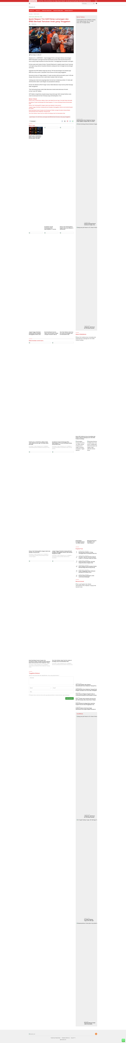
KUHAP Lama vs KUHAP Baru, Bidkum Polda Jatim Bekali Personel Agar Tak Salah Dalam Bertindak (50, 100)
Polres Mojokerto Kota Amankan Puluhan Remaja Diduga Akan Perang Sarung (88, 567)
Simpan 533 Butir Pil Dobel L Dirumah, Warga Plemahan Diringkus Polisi (87, 562)
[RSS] (96, 1034)
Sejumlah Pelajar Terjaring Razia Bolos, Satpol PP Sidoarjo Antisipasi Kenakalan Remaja (62, 1)
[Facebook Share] (62, 121)
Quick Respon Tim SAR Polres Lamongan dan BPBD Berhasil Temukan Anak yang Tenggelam (50, 116)
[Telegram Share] (70, 121)
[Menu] (30, 3)
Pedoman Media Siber (47, 10)
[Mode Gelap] (96, 3)
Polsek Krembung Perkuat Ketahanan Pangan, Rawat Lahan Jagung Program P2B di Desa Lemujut (90, 224)
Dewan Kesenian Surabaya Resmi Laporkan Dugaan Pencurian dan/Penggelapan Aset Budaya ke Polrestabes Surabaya (85, 704)
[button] (94, 3)
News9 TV (32, 10)
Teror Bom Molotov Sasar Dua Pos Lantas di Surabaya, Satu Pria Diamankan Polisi (47, 113)
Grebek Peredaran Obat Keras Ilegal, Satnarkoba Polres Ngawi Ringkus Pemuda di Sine (85, 709)
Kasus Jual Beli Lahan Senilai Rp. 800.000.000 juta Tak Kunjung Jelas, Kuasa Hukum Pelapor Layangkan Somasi (86, 699)
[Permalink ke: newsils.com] (30, 24)
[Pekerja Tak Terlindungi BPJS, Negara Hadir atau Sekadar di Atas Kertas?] (67, 176)
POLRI (41, 16)
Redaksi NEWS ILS (69, 10)
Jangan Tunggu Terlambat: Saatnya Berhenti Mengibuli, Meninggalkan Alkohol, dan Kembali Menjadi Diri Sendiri (51, 108)
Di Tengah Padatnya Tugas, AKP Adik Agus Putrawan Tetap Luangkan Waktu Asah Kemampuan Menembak (90, 920)
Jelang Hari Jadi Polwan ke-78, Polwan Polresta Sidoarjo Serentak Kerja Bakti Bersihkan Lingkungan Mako (89, 327)
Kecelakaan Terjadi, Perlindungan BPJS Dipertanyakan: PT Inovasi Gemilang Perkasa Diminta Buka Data (50, 103)
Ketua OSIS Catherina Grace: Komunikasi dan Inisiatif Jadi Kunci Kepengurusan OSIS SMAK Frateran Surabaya (85, 437)
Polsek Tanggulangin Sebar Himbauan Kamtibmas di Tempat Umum (87, 571)
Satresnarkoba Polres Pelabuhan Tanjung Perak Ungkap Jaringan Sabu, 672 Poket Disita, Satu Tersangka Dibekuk (86, 121)
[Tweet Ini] (65, 121)
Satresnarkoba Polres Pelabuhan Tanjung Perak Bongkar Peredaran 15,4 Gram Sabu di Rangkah (86, 690)
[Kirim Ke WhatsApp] (73, 121)
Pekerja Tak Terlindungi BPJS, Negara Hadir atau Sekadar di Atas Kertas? (45, 105)
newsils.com (34, 23)
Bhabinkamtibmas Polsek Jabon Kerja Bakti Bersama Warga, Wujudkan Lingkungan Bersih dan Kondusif (89, 1023)
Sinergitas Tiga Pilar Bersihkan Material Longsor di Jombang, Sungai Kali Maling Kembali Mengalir (87, 557)
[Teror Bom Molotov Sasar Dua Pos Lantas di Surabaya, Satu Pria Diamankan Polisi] (67, 281)
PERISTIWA (37, 16)
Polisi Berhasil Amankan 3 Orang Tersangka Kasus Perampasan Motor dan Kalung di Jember (88, 553)
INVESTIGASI (31, 16)
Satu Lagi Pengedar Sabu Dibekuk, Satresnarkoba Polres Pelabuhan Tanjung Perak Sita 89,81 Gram (86, 685)
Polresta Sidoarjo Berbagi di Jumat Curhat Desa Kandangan (86, 576)
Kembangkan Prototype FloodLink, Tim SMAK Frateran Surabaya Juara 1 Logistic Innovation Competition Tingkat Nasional (80, 542)
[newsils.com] (32, 7)
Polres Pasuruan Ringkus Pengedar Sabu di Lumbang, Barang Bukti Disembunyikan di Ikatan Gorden (86, 694)
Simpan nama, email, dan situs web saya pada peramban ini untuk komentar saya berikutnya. (49, 695)
